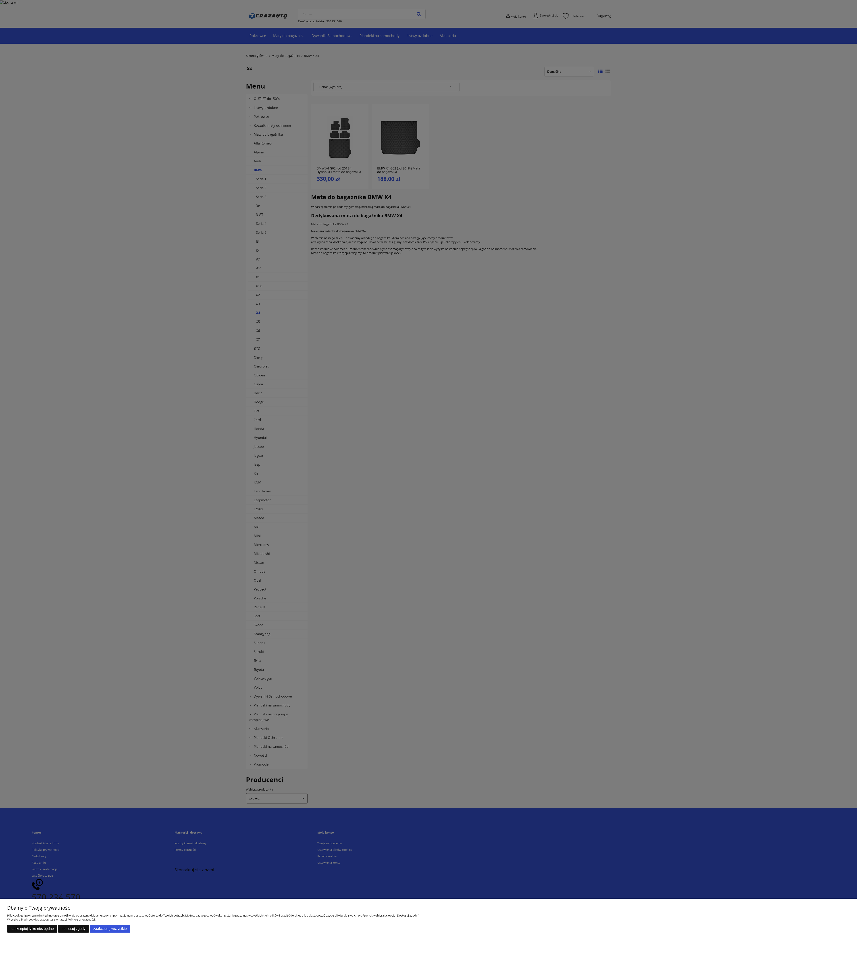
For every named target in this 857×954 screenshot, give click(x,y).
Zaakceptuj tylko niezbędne (32, 929)
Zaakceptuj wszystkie (110, 929)
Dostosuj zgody (73, 929)
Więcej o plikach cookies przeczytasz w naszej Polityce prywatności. (51, 919)
